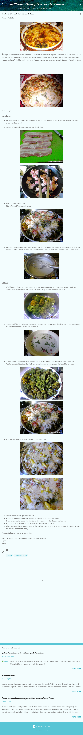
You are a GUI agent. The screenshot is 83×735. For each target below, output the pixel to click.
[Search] (80, 4)
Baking (9, 555)
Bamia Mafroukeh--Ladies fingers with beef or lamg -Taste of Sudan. (28, 698)
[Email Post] (7, 551)
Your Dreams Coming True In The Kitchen (35, 4)
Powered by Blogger (43, 726)
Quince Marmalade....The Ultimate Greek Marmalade (23, 653)
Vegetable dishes (20, 555)
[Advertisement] (41, 624)
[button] (80, 14)
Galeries (46, 731)
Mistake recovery (8, 675)
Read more (76, 669)
